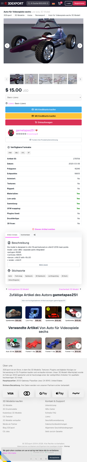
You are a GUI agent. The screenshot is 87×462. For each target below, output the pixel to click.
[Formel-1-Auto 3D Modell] (33, 343)
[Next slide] (79, 45)
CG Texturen (8, 416)
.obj (16, 153)
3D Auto (65, 276)
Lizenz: (11, 103)
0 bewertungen (32, 134)
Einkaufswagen (44, 122)
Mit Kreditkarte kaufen (45, 109)
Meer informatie (9, 453)
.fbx (10, 153)
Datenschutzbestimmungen (56, 424)
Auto (10, 276)
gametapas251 (25, 130)
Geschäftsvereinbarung (54, 420)
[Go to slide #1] (17, 79)
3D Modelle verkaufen (12, 420)
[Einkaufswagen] (14, 315)
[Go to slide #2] (31, 79)
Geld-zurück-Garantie (54, 431)
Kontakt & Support (55, 401)
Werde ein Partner (10, 424)
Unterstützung (50, 405)
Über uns (7, 365)
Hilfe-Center (50, 409)
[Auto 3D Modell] (14, 343)
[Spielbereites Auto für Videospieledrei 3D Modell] (73, 312)
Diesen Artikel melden (45, 229)
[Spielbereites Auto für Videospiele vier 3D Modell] (53, 312)
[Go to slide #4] (60, 79)
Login (68, 3)
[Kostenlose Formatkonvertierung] (28, 152)
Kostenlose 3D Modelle (12, 413)
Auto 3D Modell (11, 352)
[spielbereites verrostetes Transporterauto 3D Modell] (14, 312)
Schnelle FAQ (50, 413)
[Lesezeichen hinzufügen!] (19, 315)
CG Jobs (6, 431)
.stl (22, 153)
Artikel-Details (12, 235)
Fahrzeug (18, 276)
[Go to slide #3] (46, 79)
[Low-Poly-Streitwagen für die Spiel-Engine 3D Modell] (33, 312)
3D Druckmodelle (10, 409)
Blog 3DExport (9, 428)
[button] (78, 315)
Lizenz (47, 416)
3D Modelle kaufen (13, 401)
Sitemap (67, 446)
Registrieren (79, 3)
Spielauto (29, 276)
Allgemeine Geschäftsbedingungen (59, 428)
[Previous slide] (7, 45)
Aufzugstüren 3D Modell (18, 289)
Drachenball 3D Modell (69, 289)
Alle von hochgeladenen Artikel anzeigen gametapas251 (43, 301)
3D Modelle (7, 405)
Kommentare (25, 235)
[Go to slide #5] (75, 79)
